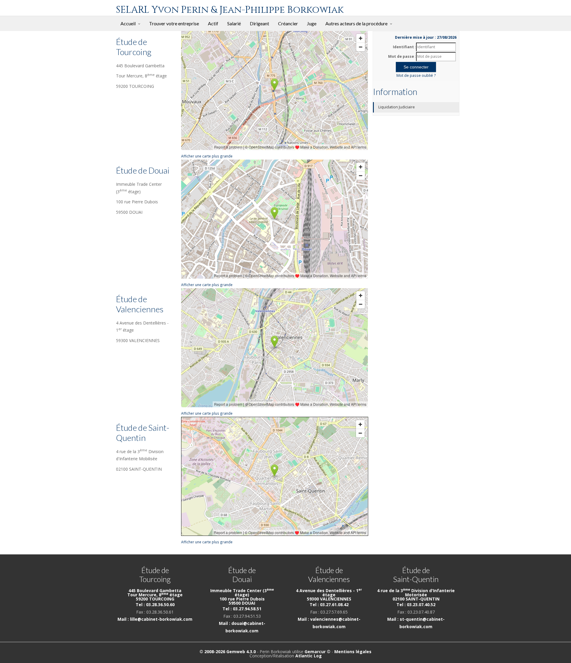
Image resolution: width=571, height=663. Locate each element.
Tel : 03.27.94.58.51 (241, 608)
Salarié (234, 23)
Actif (213, 23)
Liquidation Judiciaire (396, 107)
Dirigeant (259, 23)
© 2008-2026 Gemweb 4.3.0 (228, 651)
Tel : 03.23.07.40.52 (415, 604)
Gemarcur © (317, 651)
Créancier (288, 23)
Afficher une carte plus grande (207, 156)
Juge (311, 23)
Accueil (128, 23)
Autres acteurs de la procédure (356, 23)
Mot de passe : (402, 56)
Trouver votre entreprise (174, 23)
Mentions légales (352, 651)
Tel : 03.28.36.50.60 (155, 604)
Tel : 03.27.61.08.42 (329, 604)
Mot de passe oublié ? (416, 75)
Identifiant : (404, 46)
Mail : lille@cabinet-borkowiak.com (154, 619)
